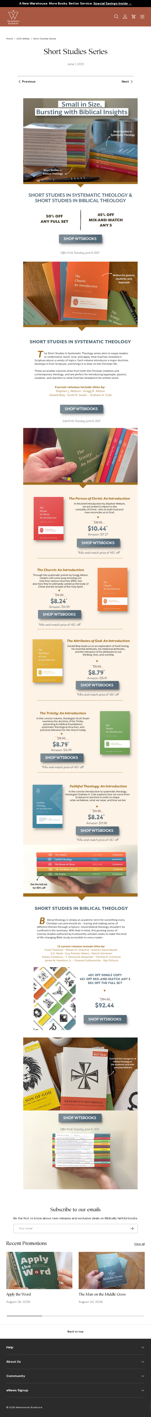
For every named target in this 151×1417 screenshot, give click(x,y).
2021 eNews (23, 38)
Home (9, 38)
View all (139, 1244)
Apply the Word (18, 1295)
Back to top (75, 1331)
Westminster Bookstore (29, 1407)
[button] (133, 16)
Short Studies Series (44, 38)
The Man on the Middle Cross (102, 1295)
